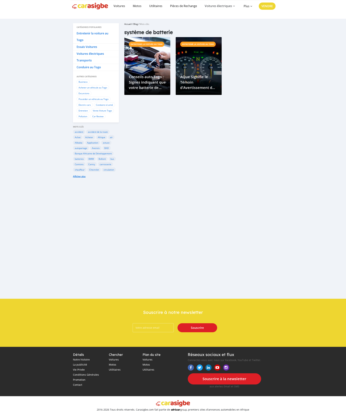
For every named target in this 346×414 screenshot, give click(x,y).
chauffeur (80, 169)
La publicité (80, 364)
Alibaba (78, 142)
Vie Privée (79, 369)
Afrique (101, 137)
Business (83, 81)
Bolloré (102, 158)
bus (112, 158)
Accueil (128, 24)
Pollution (83, 116)
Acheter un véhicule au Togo (93, 87)
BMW (91, 158)
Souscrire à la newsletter (224, 378)
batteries (79, 158)
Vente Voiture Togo (102, 110)
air (111, 137)
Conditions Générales (86, 374)
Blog (135, 24)
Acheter (89, 137)
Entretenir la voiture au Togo (147, 44)
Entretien (83, 110)
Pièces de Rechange (183, 6)
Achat (78, 137)
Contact (77, 384)
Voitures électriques (90, 54)
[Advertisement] (96, 241)
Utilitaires (155, 6)
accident (79, 131)
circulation (109, 169)
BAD (106, 148)
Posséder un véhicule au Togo (93, 99)
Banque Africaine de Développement (93, 153)
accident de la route (98, 131)
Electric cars (85, 104)
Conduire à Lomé (104, 104)
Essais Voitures (87, 47)
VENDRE (267, 6)
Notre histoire (81, 359)
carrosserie (105, 164)
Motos (137, 6)
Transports (84, 60)
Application (92, 142)
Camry (91, 164)
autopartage (81, 148)
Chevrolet (94, 169)
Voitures (119, 6)
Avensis (96, 148)
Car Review (97, 116)
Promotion (79, 379)
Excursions (84, 93)
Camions (79, 164)
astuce (106, 142)
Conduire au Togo (89, 67)
